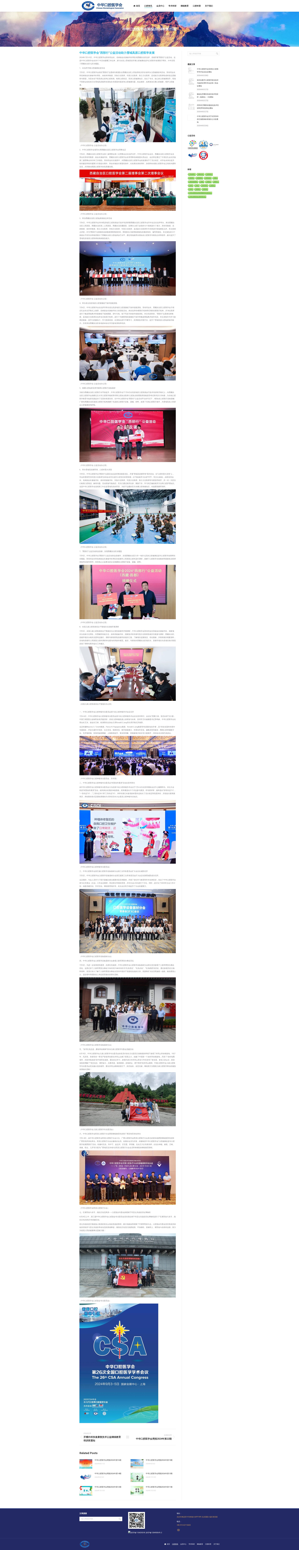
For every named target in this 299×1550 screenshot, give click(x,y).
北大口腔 (204, 185)
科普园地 (199, 178)
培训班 (191, 178)
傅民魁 (205, 189)
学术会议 (208, 178)
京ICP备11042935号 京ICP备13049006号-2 (146, 1533)
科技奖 (197, 189)
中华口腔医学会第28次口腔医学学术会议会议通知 (207, 70)
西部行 (216, 181)
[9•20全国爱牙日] (203, 155)
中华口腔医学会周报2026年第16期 (108, 1460)
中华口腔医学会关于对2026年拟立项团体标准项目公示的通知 (208, 119)
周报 (215, 178)
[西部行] (193, 155)
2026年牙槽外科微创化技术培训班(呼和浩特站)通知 (208, 106)
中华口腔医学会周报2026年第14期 (108, 1473)
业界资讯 (209, 174)
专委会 (208, 181)
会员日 (212, 185)
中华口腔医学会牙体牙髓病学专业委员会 (200, 193)
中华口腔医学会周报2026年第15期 (159, 1460)
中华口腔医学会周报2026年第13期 (159, 1473)
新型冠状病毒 (193, 181)
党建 (202, 181)
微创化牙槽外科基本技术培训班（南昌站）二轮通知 (207, 95)
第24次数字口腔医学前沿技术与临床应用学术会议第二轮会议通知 (207, 83)
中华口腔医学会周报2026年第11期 (159, 1487)
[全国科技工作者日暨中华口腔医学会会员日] (203, 145)
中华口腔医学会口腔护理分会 (197, 196)
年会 (197, 185)
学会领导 (192, 174)
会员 (191, 185)
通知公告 (200, 174)
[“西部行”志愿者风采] (193, 145)
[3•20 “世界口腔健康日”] (214, 145)
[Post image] (85, 1464)
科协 (191, 189)
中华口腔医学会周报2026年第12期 (108, 1487)
